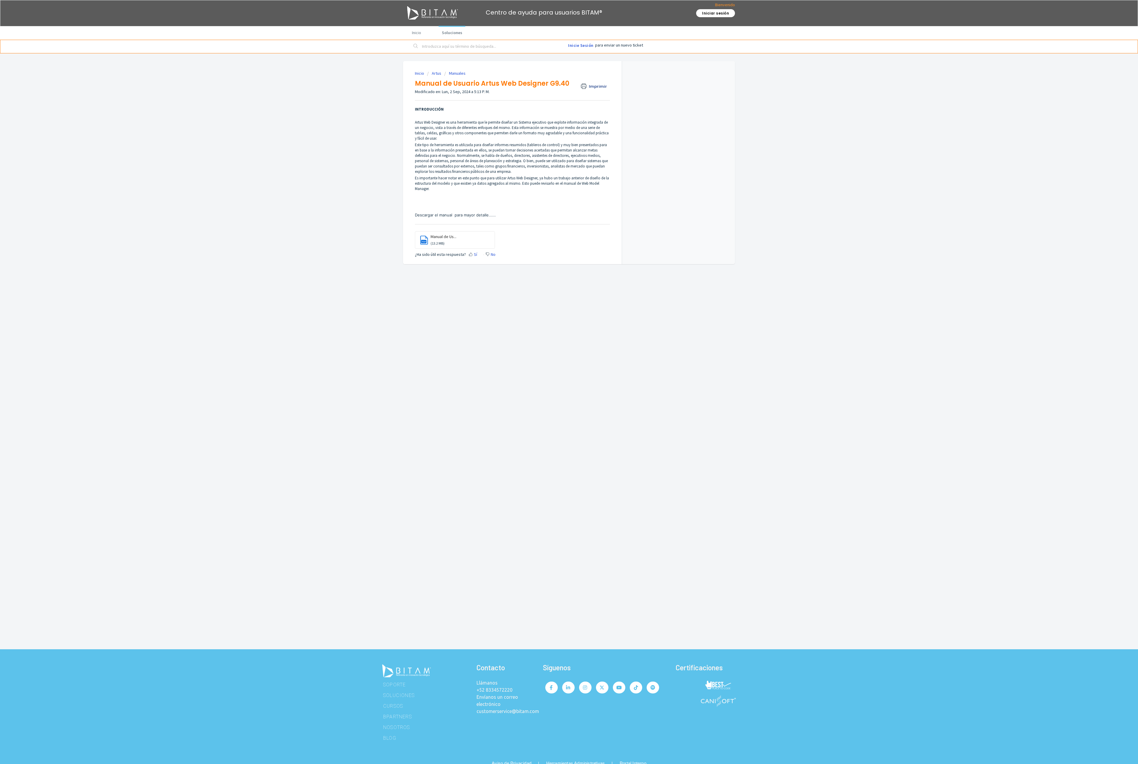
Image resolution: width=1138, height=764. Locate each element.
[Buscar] (416, 46)
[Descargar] (558, 313)
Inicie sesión (581, 45)
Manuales (457, 73)
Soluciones (452, 32)
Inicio (416, 32)
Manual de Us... (443, 236)
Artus (436, 73)
